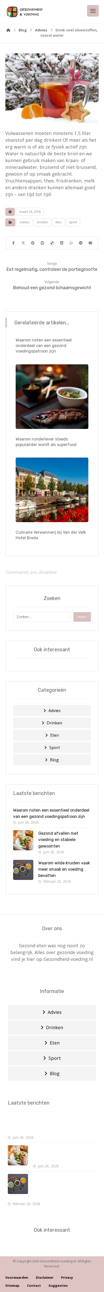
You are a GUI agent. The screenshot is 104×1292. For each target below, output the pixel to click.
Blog (54, 760)
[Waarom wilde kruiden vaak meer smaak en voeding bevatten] (23, 870)
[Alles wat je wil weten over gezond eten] (24, 11)
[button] (13, 242)
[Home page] (8, 30)
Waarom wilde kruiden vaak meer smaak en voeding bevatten (64, 869)
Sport (73, 222)
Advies (24, 222)
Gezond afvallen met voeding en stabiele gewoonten (58, 839)
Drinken (42, 222)
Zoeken (82, 617)
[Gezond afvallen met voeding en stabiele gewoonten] (23, 840)
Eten (59, 222)
